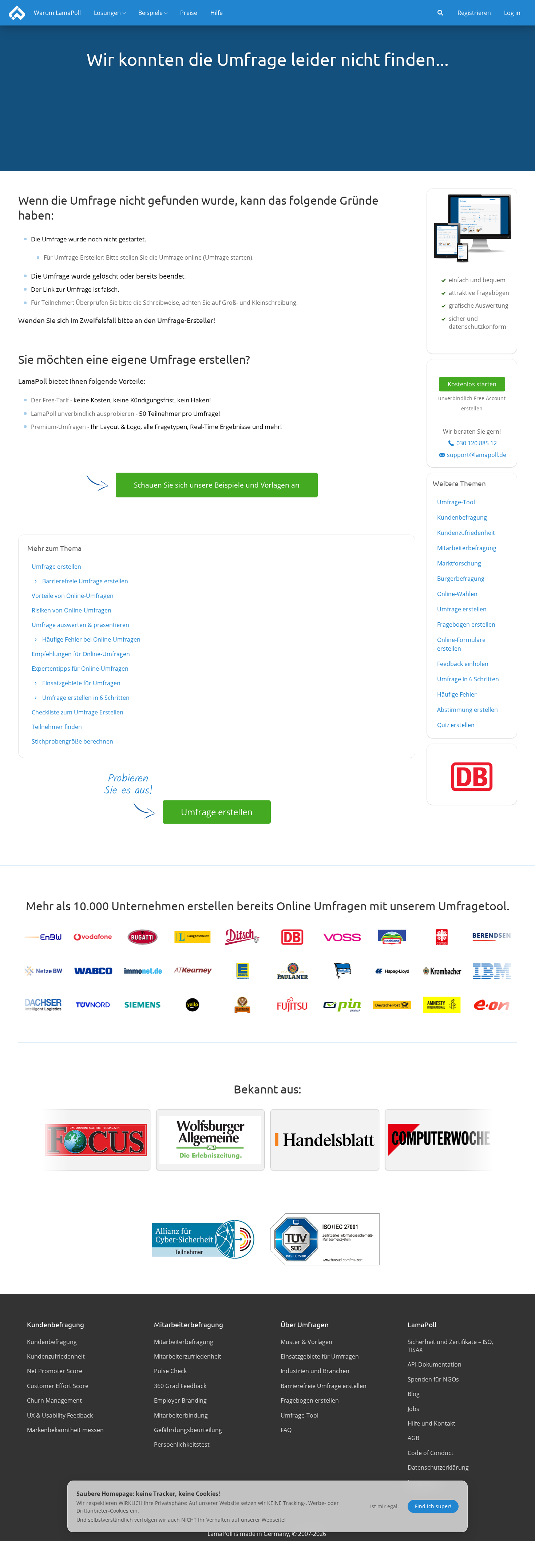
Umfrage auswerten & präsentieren (80, 625)
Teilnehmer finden (57, 727)
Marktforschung (459, 563)
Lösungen (107, 13)
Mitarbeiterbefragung (466, 548)
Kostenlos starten (472, 384)
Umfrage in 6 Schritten (468, 679)
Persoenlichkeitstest (182, 1444)
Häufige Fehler (457, 694)
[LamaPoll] (17, 12)
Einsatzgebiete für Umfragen (80, 683)
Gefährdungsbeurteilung (188, 1430)
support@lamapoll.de (476, 455)
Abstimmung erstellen (467, 710)
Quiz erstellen (456, 725)
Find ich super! (433, 1506)
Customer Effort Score (57, 1386)
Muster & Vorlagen (306, 1342)
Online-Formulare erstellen (461, 644)
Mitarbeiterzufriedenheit (187, 1356)
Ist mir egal (383, 1506)
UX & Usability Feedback (60, 1415)
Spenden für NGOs (433, 1379)
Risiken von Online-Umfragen (71, 610)
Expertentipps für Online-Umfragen (80, 669)
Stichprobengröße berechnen (72, 741)
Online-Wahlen (457, 594)
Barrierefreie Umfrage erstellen (84, 581)
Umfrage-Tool (456, 502)
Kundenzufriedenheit (466, 533)
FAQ (286, 1430)
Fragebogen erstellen (466, 624)
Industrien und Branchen (315, 1371)
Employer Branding (180, 1400)
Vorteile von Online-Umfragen (73, 596)
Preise (188, 13)
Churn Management (54, 1400)
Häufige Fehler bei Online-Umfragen (90, 639)
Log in (512, 13)
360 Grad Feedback (180, 1386)
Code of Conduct (430, 1453)
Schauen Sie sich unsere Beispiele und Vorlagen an (217, 484)
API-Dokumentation (434, 1364)
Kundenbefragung (462, 517)
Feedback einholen (462, 664)
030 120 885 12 (476, 443)
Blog (414, 1394)
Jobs (413, 1409)
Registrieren (474, 13)
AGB (413, 1438)
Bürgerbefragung (460, 579)
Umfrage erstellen (56, 567)
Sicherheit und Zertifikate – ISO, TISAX (450, 1346)
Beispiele (150, 13)
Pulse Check (170, 1371)
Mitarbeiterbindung (181, 1415)
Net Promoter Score (54, 1371)
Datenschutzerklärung (438, 1467)
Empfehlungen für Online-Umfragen (81, 654)
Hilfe (216, 13)
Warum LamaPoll (57, 13)
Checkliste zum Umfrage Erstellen (77, 712)
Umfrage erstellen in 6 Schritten (85, 698)
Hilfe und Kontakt (431, 1423)
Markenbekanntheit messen (65, 1430)
